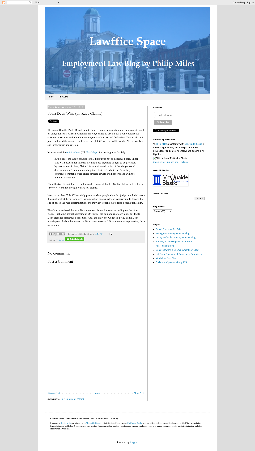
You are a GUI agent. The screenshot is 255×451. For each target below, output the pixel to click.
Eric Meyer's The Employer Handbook (174, 241)
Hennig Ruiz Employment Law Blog (173, 233)
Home (51, 97)
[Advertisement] (96, 365)
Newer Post (54, 393)
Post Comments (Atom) (72, 399)
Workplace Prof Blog (166, 258)
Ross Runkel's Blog (165, 246)
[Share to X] (57, 234)
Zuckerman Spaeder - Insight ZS (171, 262)
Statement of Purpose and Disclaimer (171, 162)
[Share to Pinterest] (63, 234)
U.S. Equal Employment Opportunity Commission (179, 254)
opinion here (73, 152)
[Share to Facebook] (60, 234)
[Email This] (50, 234)
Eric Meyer (92, 152)
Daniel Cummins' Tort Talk (168, 229)
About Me (63, 97)
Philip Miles (161, 144)
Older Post (139, 393)
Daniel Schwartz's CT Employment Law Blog (177, 250)
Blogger (134, 442)
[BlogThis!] (54, 234)
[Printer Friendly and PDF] (74, 240)
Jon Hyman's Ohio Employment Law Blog (176, 237)
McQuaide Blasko (193, 144)
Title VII (60, 240)
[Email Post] (110, 234)
